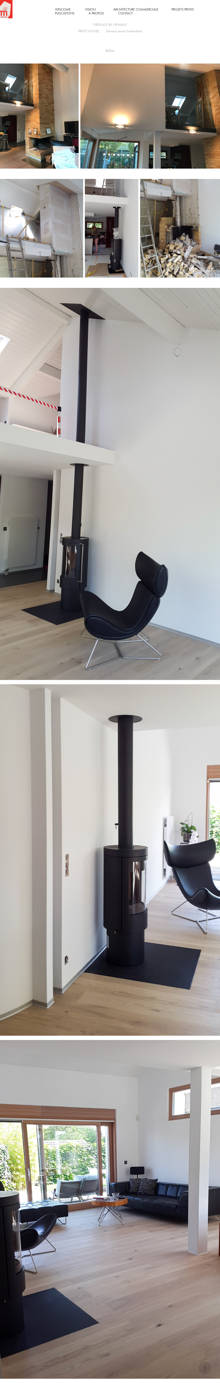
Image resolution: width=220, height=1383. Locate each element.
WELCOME (63, 9)
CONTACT (125, 13)
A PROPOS (96, 13)
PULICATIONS (64, 13)
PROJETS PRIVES (182, 9)
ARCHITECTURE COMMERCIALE (135, 9)
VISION (90, 9)
